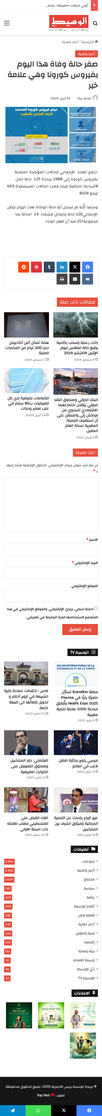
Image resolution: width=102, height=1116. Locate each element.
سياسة (89, 888)
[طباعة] (62, 279)
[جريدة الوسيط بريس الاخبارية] (68, 23)
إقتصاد (89, 942)
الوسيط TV (86, 978)
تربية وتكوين (85, 933)
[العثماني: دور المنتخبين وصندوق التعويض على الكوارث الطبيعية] (26, 742)
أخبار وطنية (70, 42)
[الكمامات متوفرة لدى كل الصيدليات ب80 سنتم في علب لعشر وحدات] (26, 380)
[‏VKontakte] (87, 279)
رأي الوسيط (86, 969)
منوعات (88, 861)
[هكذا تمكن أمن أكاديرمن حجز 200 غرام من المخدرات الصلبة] (26, 325)
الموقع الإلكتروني (84, 586)
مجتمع (89, 879)
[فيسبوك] (87, 267)
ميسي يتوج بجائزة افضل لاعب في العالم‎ (78, 763)
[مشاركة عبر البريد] (74, 279)
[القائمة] (7, 25)
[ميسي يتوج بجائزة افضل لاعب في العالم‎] (76, 742)
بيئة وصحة (86, 951)
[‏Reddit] (23, 267)
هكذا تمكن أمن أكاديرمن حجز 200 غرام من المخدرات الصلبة (27, 348)
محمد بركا (84, 98)
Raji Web (43, 1095)
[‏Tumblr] (49, 267)
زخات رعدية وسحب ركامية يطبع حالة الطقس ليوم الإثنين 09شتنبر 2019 (77, 348)
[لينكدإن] (62, 267)
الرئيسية (88, 42)
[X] (74, 267)
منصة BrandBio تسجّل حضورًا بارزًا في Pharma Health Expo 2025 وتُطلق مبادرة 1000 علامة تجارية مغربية (77, 703)
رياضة (90, 897)
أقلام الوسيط (84, 906)
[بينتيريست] (36, 267)
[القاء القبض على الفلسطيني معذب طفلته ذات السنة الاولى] (26, 799)
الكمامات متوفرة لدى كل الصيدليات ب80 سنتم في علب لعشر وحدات (28, 403)
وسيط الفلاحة (84, 960)
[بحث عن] (95, 25)
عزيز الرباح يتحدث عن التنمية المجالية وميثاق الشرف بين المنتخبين (76, 823)
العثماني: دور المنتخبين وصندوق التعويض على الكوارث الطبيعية (29, 766)
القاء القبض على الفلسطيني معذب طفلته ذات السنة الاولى (27, 823)
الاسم (92, 539)
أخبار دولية (86, 924)
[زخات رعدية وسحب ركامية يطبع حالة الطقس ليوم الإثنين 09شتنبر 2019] (75, 325)
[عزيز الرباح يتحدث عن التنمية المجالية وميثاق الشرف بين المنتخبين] (76, 799)
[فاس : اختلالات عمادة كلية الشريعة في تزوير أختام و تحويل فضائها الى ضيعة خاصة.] (26, 673)
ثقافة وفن (86, 915)
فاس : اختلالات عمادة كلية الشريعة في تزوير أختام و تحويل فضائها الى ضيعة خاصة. (26, 699)
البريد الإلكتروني (85, 562)
